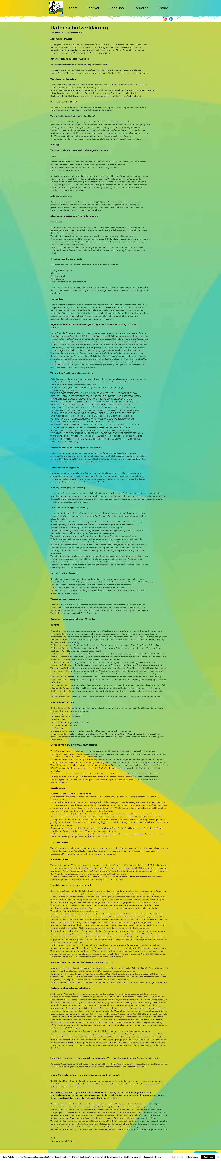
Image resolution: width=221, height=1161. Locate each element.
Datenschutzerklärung (152, 1157)
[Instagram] (164, 19)
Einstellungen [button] (177, 1157)
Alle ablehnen (192, 1157)
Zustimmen (208, 1157)
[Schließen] (217, 1157)
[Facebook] (170, 19)
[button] (93, 8)
